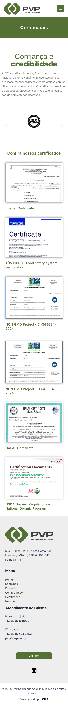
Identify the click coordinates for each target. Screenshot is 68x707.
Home (9, 579)
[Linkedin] (34, 670)
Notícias (10, 601)
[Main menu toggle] (60, 8)
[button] (6, 125)
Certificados (12, 597)
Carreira (34, 655)
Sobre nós (11, 584)
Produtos (11, 588)
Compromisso (14, 592)
